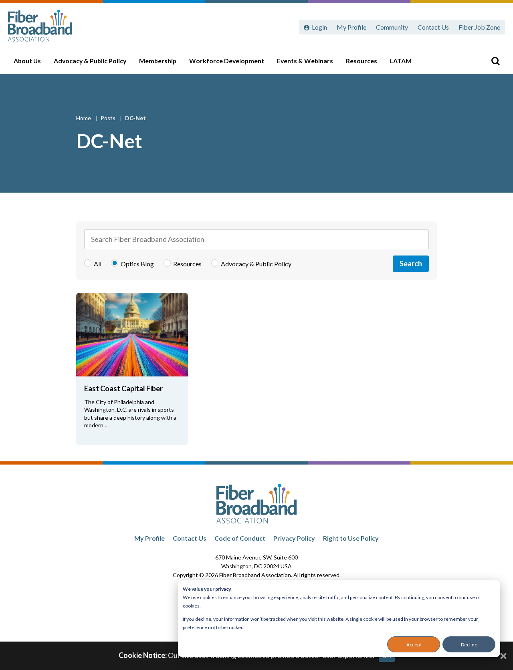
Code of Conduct (239, 538)
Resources (361, 60)
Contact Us (433, 27)
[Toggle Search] (495, 60)
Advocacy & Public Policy (90, 60)
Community (392, 27)
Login (319, 27)
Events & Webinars (305, 60)
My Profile (351, 27)
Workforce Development (226, 60)
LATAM (401, 60)
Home (84, 118)
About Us (27, 60)
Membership (157, 60)
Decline (469, 645)
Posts (109, 118)
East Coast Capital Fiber (123, 388)
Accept (413, 645)
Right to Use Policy (351, 538)
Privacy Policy (294, 538)
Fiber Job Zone (479, 27)
